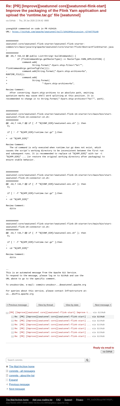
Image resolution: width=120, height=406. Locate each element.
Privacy (79, 399)
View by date (72, 305)
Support (68, 399)
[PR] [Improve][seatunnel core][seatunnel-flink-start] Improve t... (50, 312)
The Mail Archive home (22, 366)
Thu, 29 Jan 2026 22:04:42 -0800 (34, 20)
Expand (13, 380)
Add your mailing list (42, 399)
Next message (102, 305)
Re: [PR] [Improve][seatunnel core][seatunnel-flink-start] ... (53, 320)
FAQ (58, 399)
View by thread (45, 305)
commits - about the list (21, 375)
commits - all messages (22, 371)
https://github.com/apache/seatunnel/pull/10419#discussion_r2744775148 (55, 32)
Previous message (18, 305)
